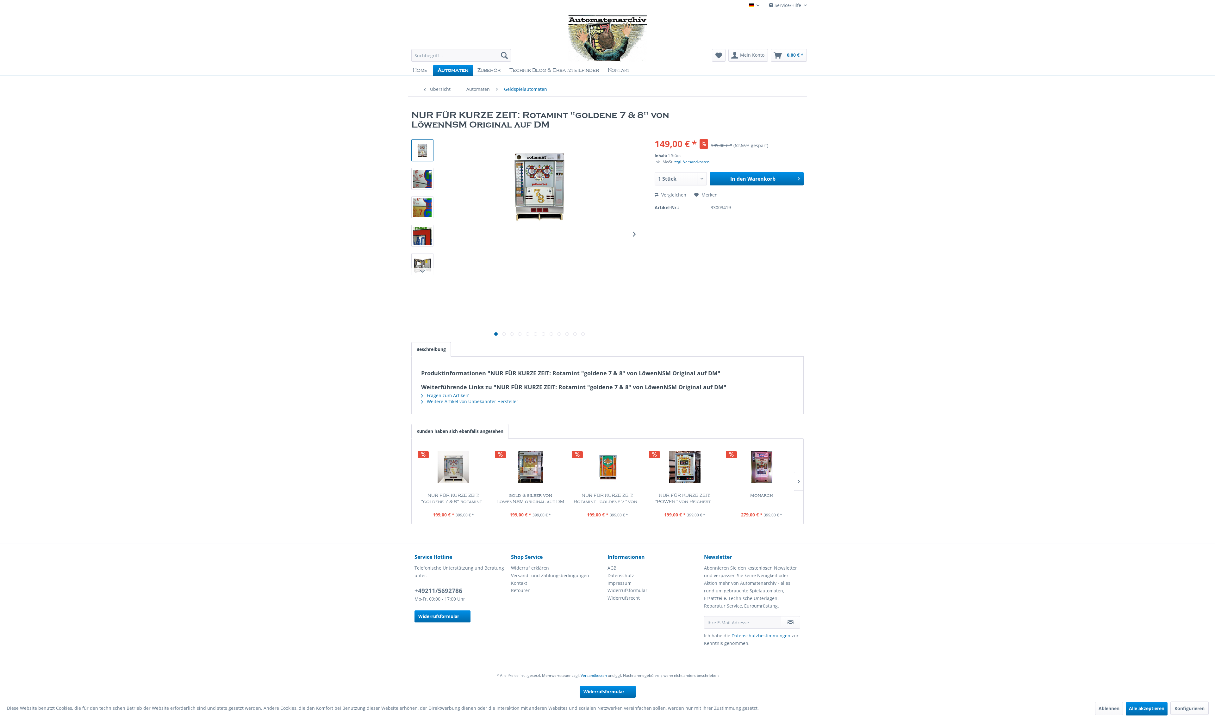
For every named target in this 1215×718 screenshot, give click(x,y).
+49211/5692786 (438, 591)
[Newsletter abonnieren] (790, 622)
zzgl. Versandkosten (691, 162)
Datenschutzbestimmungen (761, 636)
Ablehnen (1109, 708)
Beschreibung (431, 349)
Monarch (761, 495)
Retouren (521, 590)
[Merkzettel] (719, 55)
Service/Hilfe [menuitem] (787, 5)
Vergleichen (673, 195)
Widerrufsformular (438, 616)
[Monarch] (761, 467)
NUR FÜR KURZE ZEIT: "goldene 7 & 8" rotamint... (453, 498)
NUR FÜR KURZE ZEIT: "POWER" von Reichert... (685, 498)
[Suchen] (504, 55)
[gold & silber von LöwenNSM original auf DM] (530, 467)
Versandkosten (594, 675)
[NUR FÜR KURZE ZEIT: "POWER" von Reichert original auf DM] (684, 467)
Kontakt (519, 583)
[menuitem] (461, 55)
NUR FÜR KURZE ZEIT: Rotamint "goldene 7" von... (607, 498)
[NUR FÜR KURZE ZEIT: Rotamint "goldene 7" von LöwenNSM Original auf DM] (607, 467)
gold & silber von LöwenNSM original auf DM (530, 498)
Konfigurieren (1189, 708)
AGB (612, 568)
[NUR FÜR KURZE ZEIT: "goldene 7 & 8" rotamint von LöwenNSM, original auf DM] (453, 467)
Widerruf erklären (530, 568)
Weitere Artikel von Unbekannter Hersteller (472, 401)
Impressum (620, 583)
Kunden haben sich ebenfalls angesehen (459, 431)
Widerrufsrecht (624, 598)
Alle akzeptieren (1146, 708)
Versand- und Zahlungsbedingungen (550, 575)
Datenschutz (621, 575)
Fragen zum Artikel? (447, 395)
